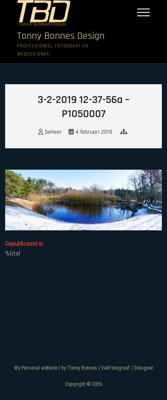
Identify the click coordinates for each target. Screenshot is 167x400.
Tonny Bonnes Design (60, 36)
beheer (52, 132)
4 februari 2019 (93, 132)
